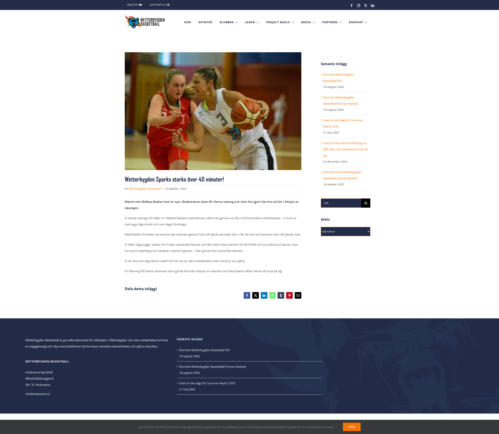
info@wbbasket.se (37, 394)
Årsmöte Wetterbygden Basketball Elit (204, 350)
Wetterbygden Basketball (145, 188)
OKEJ (352, 427)
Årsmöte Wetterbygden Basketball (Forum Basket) (212, 366)
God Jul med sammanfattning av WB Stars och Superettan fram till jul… (345, 149)
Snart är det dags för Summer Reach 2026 (207, 383)
